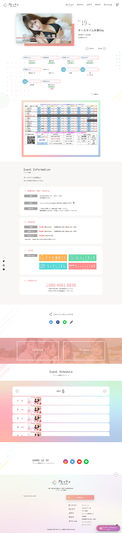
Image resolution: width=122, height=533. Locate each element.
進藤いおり (70, 61)
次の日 (100, 48)
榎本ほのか (51, 85)
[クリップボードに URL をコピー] (71, 321)
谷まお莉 (90, 61)
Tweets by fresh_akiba (29, 496)
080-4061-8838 (62, 285)
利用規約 (61, 291)
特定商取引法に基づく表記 (89, 519)
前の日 (92, 48)
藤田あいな (32, 73)
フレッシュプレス (86, 522)
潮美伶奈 (51, 61)
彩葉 (70, 73)
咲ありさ (51, 73)
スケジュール (85, 505)
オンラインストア (86, 525)
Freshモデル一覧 (86, 508)
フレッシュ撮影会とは (87, 513)
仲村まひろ (32, 61)
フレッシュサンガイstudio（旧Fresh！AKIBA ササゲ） (56, 203)
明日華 (32, 85)
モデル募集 (85, 511)
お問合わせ (80, 497)
